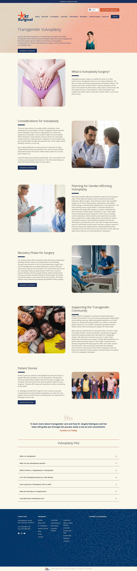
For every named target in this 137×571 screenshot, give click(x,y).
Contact (115, 16)
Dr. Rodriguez (54, 16)
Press (40, 534)
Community (67, 535)
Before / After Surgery (68, 524)
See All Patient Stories (27, 402)
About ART (45, 16)
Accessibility (80, 568)
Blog (39, 531)
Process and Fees (67, 532)
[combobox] (93, 9)
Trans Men (64, 16)
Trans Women (73, 16)
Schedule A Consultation (27, 51)
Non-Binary (83, 16)
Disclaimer (74, 568)
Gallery (37, 16)
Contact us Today (68, 430)
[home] (25, 17)
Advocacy (66, 538)
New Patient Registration (110, 10)
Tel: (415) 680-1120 (24, 527)
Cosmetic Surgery (94, 16)
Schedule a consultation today (68, 1)
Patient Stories (43, 528)
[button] (105, 16)
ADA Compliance (88, 568)
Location (66, 541)
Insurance (66, 528)
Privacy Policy (67, 568)
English (94, 10)
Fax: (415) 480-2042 (24, 529)
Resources (105, 16)
